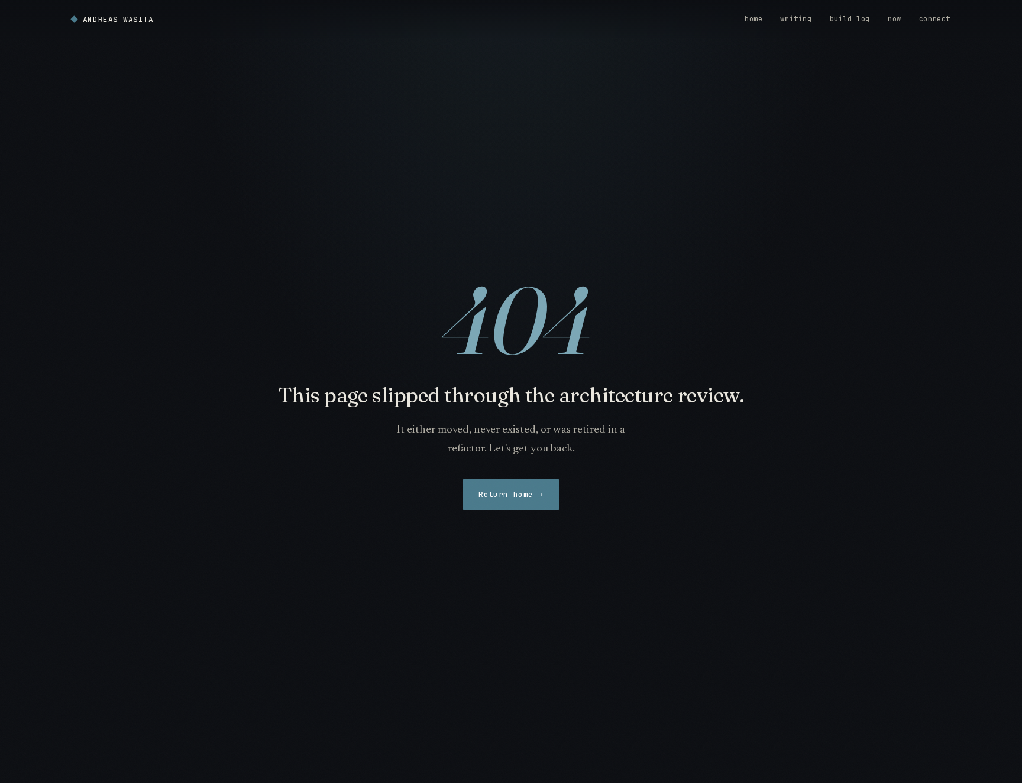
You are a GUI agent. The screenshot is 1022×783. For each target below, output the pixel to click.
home (753, 19)
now (894, 19)
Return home (511, 494)
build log (850, 19)
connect (934, 19)
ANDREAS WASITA (118, 19)
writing (795, 19)
